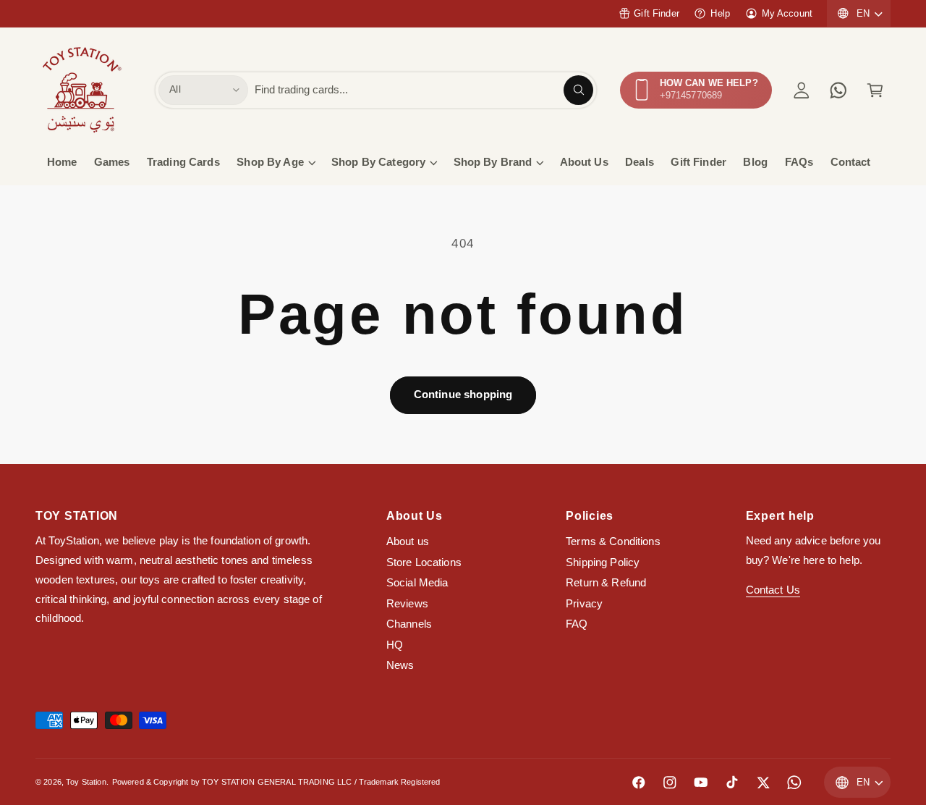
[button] (875, 90)
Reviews (407, 604)
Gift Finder (656, 13)
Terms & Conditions (613, 541)
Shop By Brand (493, 162)
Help (720, 13)
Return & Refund (606, 583)
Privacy (584, 604)
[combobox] (424, 90)
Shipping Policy (603, 562)
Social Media (417, 583)
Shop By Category (378, 162)
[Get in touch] (838, 90)
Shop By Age (270, 162)
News (400, 665)
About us (407, 541)
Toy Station (86, 781)
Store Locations (424, 562)
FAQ (576, 624)
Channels (409, 624)
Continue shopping (463, 394)
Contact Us (773, 590)
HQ (394, 645)
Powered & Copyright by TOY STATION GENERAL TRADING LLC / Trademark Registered (276, 781)
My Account (787, 13)
